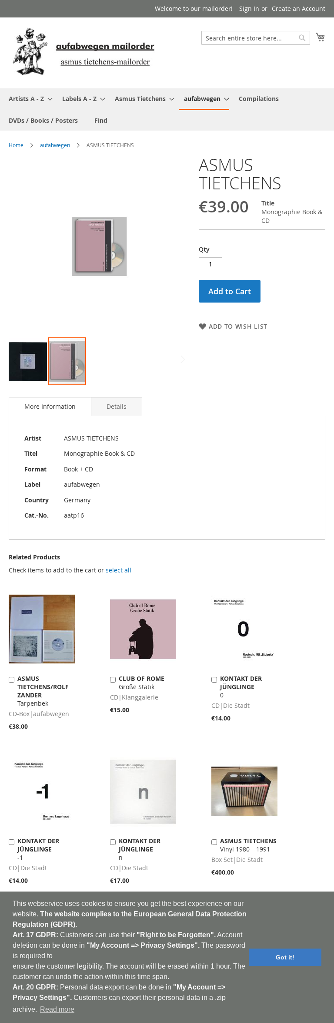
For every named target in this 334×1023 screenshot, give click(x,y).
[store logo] (83, 52)
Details (117, 406)
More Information (50, 406)
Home (16, 144)
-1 (38, 849)
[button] (28, 361)
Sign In (249, 8)
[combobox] (255, 38)
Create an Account (298, 8)
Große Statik (141, 682)
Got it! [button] (285, 957)
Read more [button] (57, 1009)
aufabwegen (55, 144)
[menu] (167, 109)
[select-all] (118, 570)
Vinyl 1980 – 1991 (248, 845)
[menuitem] (28, 98)
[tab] (50, 406)
